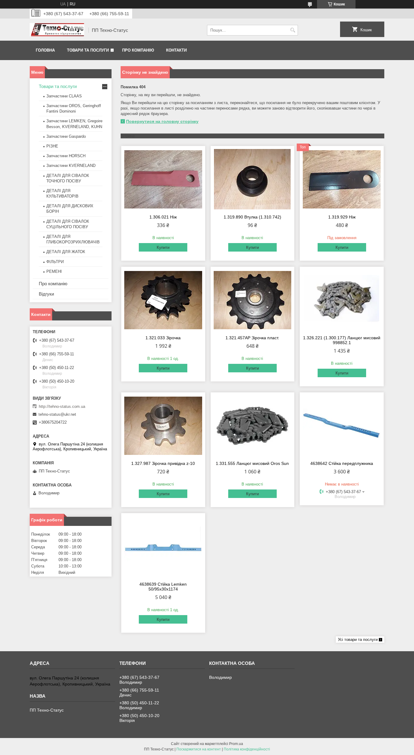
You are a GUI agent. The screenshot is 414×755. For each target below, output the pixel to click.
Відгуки (46, 293)
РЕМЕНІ (54, 271)
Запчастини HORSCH (65, 156)
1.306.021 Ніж (163, 217)
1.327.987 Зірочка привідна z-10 (163, 463)
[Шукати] (292, 30)
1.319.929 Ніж (342, 217)
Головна (45, 50)
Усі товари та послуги (358, 639)
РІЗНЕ (52, 146)
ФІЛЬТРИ (55, 261)
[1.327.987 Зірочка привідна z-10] (163, 425)
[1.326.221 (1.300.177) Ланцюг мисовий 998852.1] (342, 300)
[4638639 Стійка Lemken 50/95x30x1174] (163, 546)
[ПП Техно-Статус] (57, 30)
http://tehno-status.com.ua (62, 406)
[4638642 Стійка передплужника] (342, 425)
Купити (163, 247)
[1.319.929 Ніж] (342, 179)
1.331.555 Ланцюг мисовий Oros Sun (252, 463)
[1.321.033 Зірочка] (163, 300)
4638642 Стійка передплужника (341, 463)
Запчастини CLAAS (64, 96)
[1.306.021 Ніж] (163, 179)
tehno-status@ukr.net (57, 414)
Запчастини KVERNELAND (70, 165)
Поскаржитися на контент (198, 749)
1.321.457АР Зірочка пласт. (252, 337)
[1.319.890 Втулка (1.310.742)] (253, 179)
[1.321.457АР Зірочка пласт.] (253, 300)
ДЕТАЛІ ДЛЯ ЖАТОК (65, 251)
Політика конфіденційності (247, 749)
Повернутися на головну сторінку (162, 121)
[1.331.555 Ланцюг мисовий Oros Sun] (253, 425)
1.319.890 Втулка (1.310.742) (252, 217)
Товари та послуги (88, 50)
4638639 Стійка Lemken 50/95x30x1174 (163, 586)
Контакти (176, 50)
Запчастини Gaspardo (66, 136)
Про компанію (138, 50)
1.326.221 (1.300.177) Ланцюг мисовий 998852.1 (341, 340)
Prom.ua (236, 744)
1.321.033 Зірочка (163, 337)
